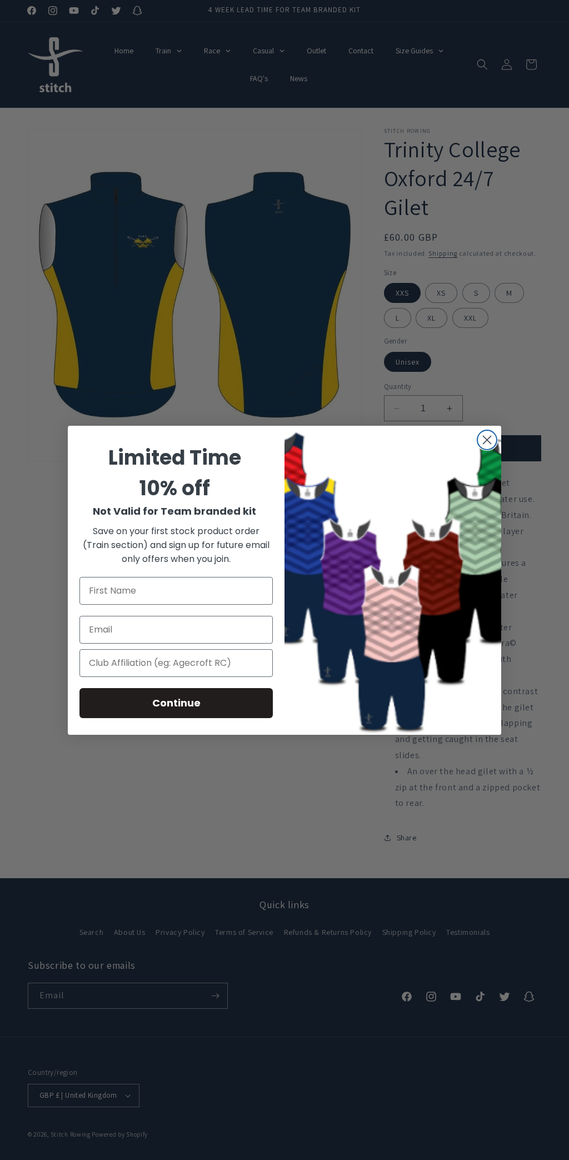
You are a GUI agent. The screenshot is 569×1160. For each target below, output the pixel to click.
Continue (176, 703)
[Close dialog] (487, 440)
